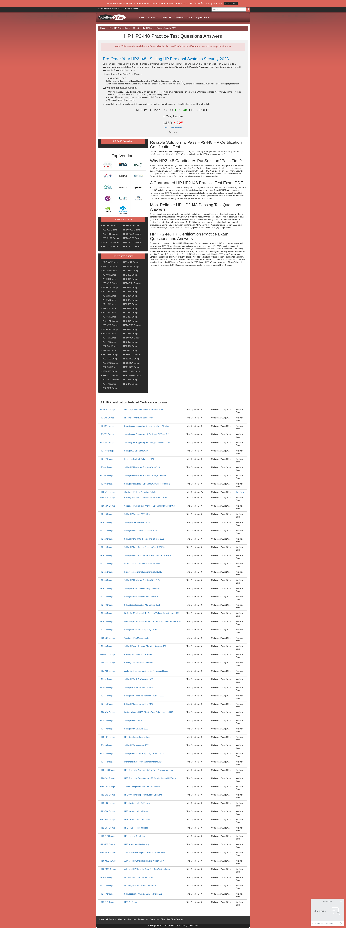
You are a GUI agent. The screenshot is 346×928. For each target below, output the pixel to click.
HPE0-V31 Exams (109, 234)
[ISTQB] (107, 176)
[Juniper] (123, 176)
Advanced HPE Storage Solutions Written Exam (144, 861)
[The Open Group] (107, 187)
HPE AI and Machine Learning (136, 844)
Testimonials (143, 919)
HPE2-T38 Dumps (131, 371)
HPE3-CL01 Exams (132, 234)
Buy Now (240, 492)
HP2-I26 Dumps (108, 304)
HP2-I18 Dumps (130, 287)
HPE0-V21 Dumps (109, 321)
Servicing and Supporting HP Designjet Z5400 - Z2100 (147, 443)
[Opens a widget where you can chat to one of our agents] (327, 912)
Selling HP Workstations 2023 (136, 745)
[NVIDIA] (107, 210)
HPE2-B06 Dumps (131, 367)
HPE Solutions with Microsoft (136, 828)
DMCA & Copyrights (175, 919)
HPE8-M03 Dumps (110, 380)
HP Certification (121, 28)
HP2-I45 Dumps (130, 334)
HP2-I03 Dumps (108, 279)
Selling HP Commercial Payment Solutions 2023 (144, 696)
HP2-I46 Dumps (108, 338)
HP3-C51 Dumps (109, 266)
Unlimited (166, 18)
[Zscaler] (123, 210)
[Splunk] (138, 187)
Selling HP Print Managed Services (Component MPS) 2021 (149, 556)
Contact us (154, 919)
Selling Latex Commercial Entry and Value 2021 (143, 589)
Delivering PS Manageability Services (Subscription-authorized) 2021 (152, 622)
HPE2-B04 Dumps (131, 363)
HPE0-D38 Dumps (109, 354)
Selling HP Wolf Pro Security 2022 (138, 679)
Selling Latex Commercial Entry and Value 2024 (143, 894)
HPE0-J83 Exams (109, 230)
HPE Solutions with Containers (137, 820)
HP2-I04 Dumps (130, 279)
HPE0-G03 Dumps (109, 359)
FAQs (189, 18)
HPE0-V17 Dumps (109, 283)
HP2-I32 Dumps (130, 308)
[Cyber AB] (138, 198)
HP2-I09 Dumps (108, 275)
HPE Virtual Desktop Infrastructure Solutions (143, 795)
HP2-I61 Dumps (130, 380)
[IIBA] (123, 165)
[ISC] (138, 165)
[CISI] (123, 198)
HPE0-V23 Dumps (132, 325)
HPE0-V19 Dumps (109, 287)
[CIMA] (107, 198)
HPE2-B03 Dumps (109, 363)
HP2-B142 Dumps (109, 262)
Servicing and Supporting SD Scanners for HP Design (146, 426)
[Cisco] (107, 165)
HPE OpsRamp (130, 902)
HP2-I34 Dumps (130, 313)
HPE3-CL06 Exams (110, 246)
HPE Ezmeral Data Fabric (134, 836)
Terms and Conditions (173, 127)
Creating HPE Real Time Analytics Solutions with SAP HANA (149, 506)
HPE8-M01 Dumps (110, 375)
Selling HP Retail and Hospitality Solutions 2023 (144, 754)
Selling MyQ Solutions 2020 (136, 451)
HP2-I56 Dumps (130, 350)
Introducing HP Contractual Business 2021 (142, 564)
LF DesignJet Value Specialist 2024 (138, 877)
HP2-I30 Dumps (130, 304)
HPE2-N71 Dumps (109, 388)
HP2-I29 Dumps (130, 317)
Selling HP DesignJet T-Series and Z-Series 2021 (144, 539)
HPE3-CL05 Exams (132, 242)
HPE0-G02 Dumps (132, 354)
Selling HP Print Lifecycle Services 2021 (140, 531)
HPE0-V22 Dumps (109, 325)
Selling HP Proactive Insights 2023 (138, 704)
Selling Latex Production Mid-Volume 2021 (142, 605)
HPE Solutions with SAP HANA (137, 803)
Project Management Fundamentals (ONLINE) (143, 572)
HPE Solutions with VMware (136, 811)
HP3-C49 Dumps (131, 262)
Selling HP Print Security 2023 (136, 721)
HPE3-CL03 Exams (132, 238)
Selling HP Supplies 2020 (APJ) (137, 514)
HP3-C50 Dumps (109, 271)
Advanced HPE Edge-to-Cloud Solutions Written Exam (147, 869)
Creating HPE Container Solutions (138, 663)
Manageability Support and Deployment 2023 (143, 762)
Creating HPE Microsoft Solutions (138, 655)
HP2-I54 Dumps (130, 346)
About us (122, 919)
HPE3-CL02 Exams (110, 238)
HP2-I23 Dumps (108, 296)
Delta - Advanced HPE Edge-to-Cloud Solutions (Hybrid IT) (148, 712)
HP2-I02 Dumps (130, 275)
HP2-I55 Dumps (108, 350)
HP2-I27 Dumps (130, 300)
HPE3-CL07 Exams (132, 246)
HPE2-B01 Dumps (109, 346)
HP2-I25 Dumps (108, 300)
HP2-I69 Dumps (108, 384)
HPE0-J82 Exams (131, 226)
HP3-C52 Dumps (131, 266)
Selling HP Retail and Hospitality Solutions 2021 (144, 630)
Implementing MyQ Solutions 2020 (139, 459)
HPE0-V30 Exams (131, 230)
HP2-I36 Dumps (130, 321)
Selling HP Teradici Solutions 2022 (138, 688)
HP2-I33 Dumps (108, 313)
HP (110, 28)
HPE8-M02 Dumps (132, 375)
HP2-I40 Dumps (108, 334)
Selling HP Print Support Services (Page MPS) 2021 (145, 547)
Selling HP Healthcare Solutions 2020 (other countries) (147, 484)
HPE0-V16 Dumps (132, 283)
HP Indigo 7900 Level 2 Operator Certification (143, 410)
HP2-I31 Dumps (108, 308)
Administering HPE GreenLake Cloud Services (143, 787)
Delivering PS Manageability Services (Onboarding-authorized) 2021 (152, 613)
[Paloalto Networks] (138, 176)
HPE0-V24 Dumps (132, 338)
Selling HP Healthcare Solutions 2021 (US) (142, 580)
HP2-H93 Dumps (131, 271)
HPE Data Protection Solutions (137, 737)
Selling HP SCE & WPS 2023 (136, 729)
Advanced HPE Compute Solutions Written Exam (144, 853)
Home (141, 18)
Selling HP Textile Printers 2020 (137, 522)
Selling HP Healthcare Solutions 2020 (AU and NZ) (145, 476)
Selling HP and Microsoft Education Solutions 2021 (145, 646)
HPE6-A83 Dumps (109, 329)
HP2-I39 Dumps (130, 329)
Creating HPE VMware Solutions (137, 638)
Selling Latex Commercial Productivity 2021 (142, 597)
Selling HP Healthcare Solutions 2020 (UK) (142, 467)
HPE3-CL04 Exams (110, 242)
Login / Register (202, 18)
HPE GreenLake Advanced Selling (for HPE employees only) (149, 770)
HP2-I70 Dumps (130, 384)
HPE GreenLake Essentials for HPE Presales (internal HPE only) (150, 778)
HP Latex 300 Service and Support (138, 418)
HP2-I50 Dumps (130, 342)
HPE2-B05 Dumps (109, 367)
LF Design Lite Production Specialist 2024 (141, 886)
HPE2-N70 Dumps (109, 371)
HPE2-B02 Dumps (131, 359)
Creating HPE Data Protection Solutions (141, 492)
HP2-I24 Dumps (130, 296)
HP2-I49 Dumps (108, 342)
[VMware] (123, 187)
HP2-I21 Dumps (130, 292)
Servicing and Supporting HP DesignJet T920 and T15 (146, 434)
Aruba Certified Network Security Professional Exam (146, 671)
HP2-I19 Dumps (108, 292)
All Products (153, 18)
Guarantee (179, 18)
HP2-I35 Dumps (108, 317)
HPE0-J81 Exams (109, 226)
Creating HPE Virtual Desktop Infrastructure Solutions (146, 498)
